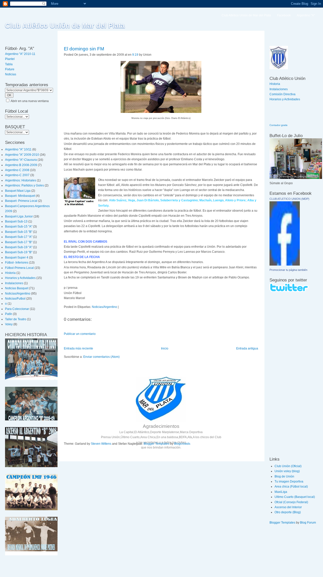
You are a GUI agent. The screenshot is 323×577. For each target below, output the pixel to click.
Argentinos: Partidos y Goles (24, 185)
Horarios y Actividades (20, 278)
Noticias (10, 74)
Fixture (9, 69)
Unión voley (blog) (287, 471)
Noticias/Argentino (17, 293)
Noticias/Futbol (15, 298)
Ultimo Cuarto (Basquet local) (295, 497)
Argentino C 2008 (17, 170)
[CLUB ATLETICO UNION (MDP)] (285, 264)
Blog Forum (308, 522)
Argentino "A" (306, 15)
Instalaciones (14, 283)
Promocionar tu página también (288, 269)
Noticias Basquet (16, 288)
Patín (8, 314)
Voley (9, 324)
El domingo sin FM (84, 48)
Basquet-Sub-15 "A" (18, 226)
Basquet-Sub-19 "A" (18, 247)
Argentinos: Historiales (20, 180)
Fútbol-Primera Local (19, 268)
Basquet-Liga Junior (19, 216)
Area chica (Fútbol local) (291, 486)
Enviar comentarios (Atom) (101, 357)
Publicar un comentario (80, 334)
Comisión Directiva (282, 94)
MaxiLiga (281, 492)
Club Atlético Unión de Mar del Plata (65, 25)
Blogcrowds (182, 443)
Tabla (9, 64)
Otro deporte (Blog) (288, 512)
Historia (10, 273)
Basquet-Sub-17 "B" (18, 242)
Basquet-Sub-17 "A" (18, 237)
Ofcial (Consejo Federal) (291, 502)
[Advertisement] (285, 374)
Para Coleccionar (17, 309)
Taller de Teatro (15, 319)
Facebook (284, 15)
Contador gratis (278, 125)
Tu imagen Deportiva (289, 481)
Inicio (164, 348)
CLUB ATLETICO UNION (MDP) (289, 198)
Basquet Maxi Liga (18, 191)
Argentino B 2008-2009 (21, 165)
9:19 (135, 54)
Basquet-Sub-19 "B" (18, 252)
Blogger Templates (156, 443)
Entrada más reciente (78, 348)
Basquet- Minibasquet (20, 196)
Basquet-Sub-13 (16, 221)
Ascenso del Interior (288, 507)
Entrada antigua (247, 348)
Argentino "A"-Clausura (21, 160)
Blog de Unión (284, 476)
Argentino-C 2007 (17, 175)
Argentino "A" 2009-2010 (22, 154)
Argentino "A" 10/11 (18, 149)
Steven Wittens (101, 443)
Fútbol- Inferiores (16, 262)
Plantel (10, 59)
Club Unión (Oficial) (288, 466)
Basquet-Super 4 (16, 257)
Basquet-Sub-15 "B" (18, 232)
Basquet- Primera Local (21, 201)
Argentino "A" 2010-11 (20, 54)
